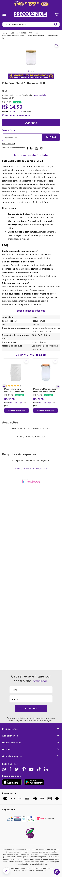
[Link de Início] (4, 33)
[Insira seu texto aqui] (31, 4)
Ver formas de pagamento (17, 115)
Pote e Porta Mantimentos (13, 35)
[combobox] (31, 24)
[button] (4, 386)
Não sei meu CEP (8, 143)
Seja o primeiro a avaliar (31, 436)
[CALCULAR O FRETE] (51, 137)
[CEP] (22, 134)
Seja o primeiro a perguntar (31, 468)
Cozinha (14, 33)
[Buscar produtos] (55, 24)
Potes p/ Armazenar (29, 33)
